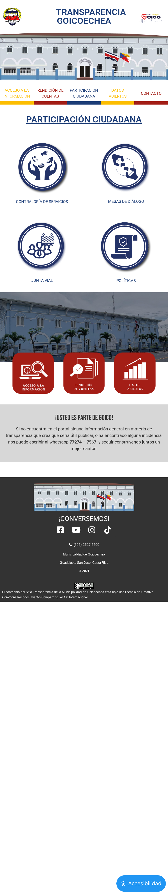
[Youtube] (76, 530)
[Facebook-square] (60, 530)
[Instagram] (92, 530)
